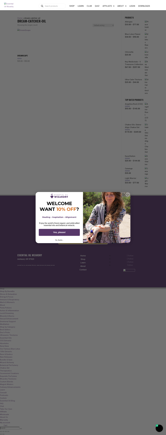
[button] (159, 428)
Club (89, 6)
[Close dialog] (127, 194)
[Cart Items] (155, 7)
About (120, 6)
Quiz (97, 6)
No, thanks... (59, 240)
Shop (71, 6)
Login (132, 6)
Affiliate (107, 6)
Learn (81, 6)
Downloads (144, 6)
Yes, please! (59, 232)
